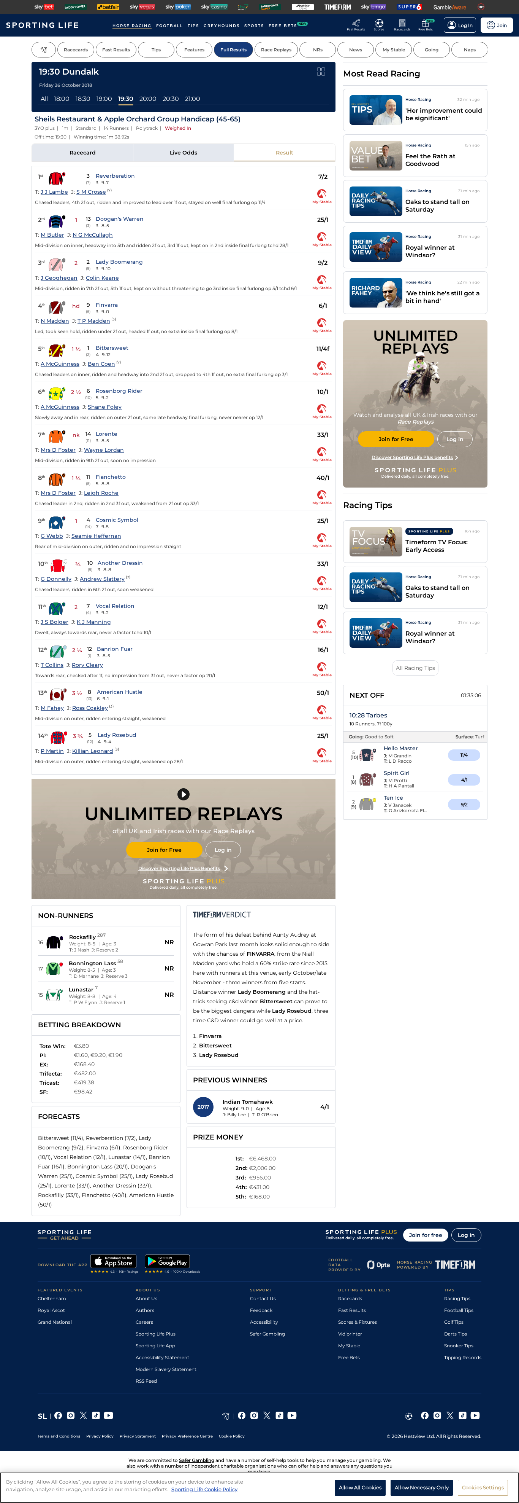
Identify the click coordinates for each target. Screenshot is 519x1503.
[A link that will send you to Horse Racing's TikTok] (279, 1416)
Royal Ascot (51, 1310)
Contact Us (263, 1298)
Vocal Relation (115, 605)
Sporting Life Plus (156, 1334)
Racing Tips (457, 1298)
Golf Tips (454, 1322)
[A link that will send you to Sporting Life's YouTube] (108, 1416)
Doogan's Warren (120, 218)
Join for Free (164, 849)
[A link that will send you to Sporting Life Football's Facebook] (425, 1416)
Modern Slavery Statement (166, 1369)
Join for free (425, 1235)
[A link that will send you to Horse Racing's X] (267, 1416)
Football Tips (458, 1310)
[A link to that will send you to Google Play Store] (173, 1264)
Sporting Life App (155, 1345)
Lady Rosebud (117, 735)
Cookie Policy (232, 1436)
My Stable (349, 1345)
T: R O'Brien (265, 1114)
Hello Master (401, 748)
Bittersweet (112, 347)
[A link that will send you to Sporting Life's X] (83, 1416)
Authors (145, 1310)
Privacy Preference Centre (187, 1436)
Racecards (350, 1298)
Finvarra (107, 304)
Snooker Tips (458, 1345)
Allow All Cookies (360, 1487)
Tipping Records (462, 1357)
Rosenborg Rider (119, 390)
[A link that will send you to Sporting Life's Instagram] (71, 1416)
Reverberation (115, 175)
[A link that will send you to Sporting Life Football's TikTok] (462, 1416)
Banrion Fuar (115, 649)
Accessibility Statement (162, 1357)
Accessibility (264, 1322)
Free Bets (349, 1357)
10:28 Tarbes (368, 715)
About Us (146, 1298)
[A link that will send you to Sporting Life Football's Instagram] (437, 1416)
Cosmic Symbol (117, 519)
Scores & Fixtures (357, 1322)
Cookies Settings (483, 1487)
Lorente (106, 433)
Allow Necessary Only (422, 1487)
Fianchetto (111, 476)
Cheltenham (52, 1298)
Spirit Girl (397, 773)
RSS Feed (146, 1381)
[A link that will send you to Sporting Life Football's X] (450, 1416)
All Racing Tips (415, 668)
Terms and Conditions (59, 1436)
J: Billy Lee (234, 1114)
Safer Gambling (267, 1334)
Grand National (55, 1322)
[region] (259, 1487)
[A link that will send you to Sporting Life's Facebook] (58, 1416)
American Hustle (119, 692)
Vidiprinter (350, 1334)
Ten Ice (393, 797)
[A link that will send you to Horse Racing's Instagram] (254, 1416)
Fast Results (352, 1310)
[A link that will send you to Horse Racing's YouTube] (292, 1416)
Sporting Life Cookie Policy (204, 1489)
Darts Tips (455, 1334)
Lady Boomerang (119, 261)
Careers (144, 1322)
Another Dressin (120, 562)
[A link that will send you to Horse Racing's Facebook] (242, 1416)
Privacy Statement (138, 1436)
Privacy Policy (100, 1436)
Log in (223, 849)
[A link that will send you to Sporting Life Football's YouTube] (475, 1416)
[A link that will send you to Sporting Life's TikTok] (96, 1416)
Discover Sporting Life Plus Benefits (179, 868)
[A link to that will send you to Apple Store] (114, 1264)
